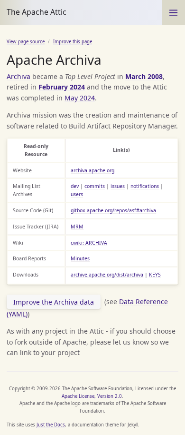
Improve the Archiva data (53, 301)
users (77, 194)
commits (94, 186)
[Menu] (173, 12)
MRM (77, 226)
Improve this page (72, 42)
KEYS (155, 274)
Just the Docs (51, 425)
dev (75, 186)
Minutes (80, 258)
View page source (26, 42)
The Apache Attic (36, 12)
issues (118, 186)
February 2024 (61, 86)
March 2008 (144, 76)
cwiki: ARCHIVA (89, 242)
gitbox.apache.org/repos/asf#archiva (113, 210)
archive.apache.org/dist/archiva (107, 274)
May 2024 (80, 97)
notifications (144, 186)
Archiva (18, 76)
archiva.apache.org (92, 170)
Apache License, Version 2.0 (92, 396)
